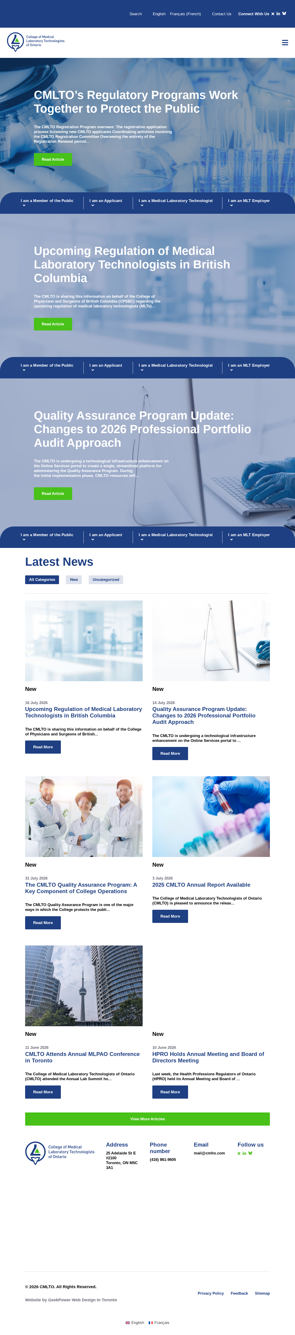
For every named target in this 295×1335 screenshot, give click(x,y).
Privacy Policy (211, 1293)
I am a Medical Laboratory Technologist (176, 201)
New (74, 579)
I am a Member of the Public (47, 201)
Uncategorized (106, 579)
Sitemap (262, 1293)
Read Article (53, 159)
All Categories (42, 579)
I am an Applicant (105, 201)
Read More (43, 747)
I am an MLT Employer (249, 201)
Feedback (239, 1293)
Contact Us (221, 14)
